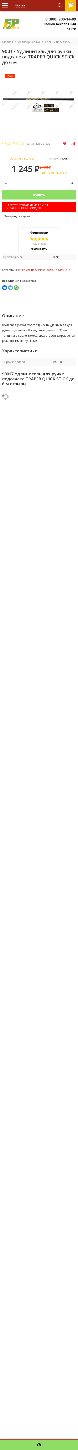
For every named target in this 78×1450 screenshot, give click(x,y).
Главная (7, 42)
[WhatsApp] (16, 287)
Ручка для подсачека (31, 270)
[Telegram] (10, 287)
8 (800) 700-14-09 (60, 19)
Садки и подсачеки (58, 42)
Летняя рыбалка (29, 42)
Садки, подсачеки (58, 270)
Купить (39, 195)
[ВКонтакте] (4, 287)
